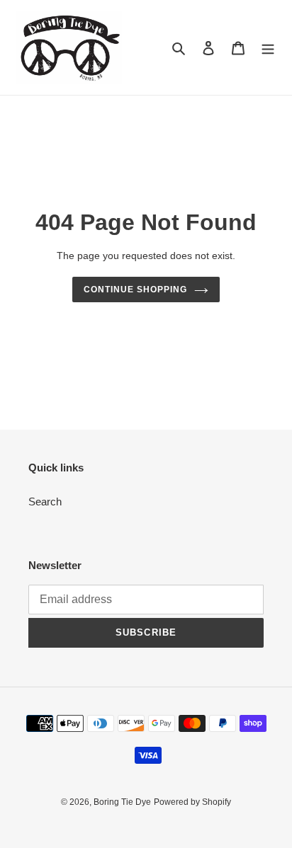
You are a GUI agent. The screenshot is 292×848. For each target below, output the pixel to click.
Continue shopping (135, 289)
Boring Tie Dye (122, 802)
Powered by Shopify (192, 802)
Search (45, 501)
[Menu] (268, 48)
